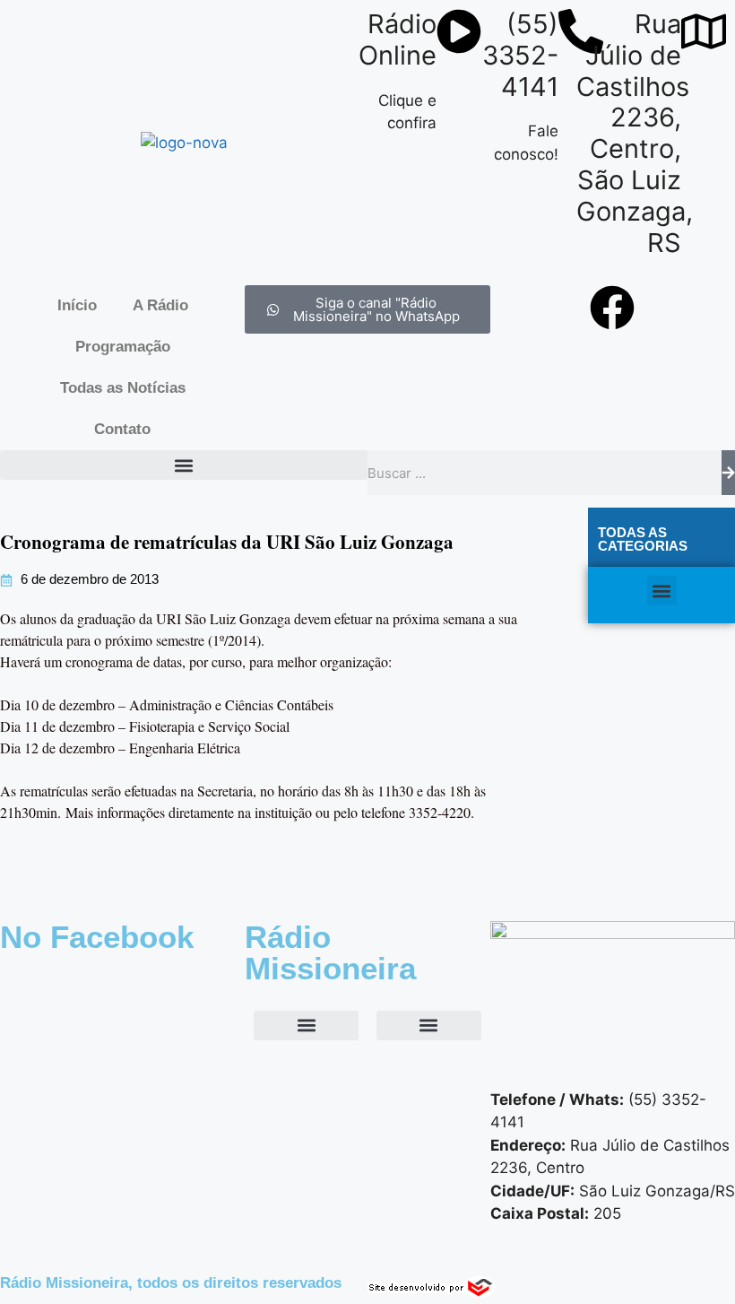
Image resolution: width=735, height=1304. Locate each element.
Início (77, 305)
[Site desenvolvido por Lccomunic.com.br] (432, 1292)
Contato (122, 429)
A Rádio (160, 305)
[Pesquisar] (728, 472)
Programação (122, 346)
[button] (184, 465)
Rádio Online (398, 39)
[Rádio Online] (459, 31)
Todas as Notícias (123, 387)
